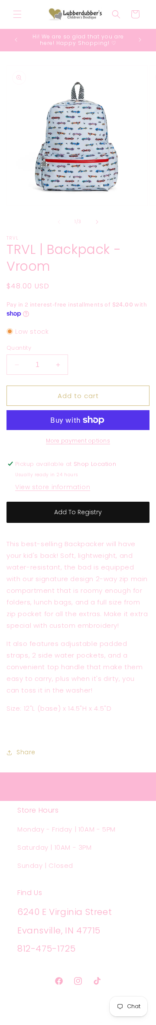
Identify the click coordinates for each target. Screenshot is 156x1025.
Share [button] (26, 752)
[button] (17, 14)
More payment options (78, 440)
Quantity (18, 348)
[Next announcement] (140, 39)
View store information (52, 487)
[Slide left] (58, 221)
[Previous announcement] (16, 39)
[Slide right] (97, 221)
